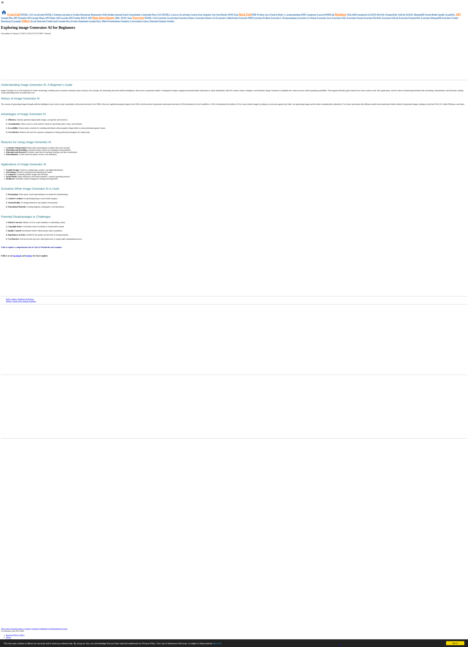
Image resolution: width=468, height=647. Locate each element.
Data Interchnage (103, 17)
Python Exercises (271, 18)
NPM (230, 14)
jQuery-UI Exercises (215, 18)
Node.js (274, 14)
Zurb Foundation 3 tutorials (137, 14)
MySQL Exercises (382, 18)
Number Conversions (131, 21)
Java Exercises (334, 18)
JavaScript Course (188, 14)
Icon (200, 14)
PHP (254, 14)
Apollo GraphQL (446, 14)
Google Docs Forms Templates (73, 21)
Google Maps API (40, 18)
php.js (69, 14)
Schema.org (59, 14)
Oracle (428, 14)
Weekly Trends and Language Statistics (21, 301)
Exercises (138, 17)
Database (340, 14)
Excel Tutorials (38, 21)
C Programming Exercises (293, 18)
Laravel (321, 14)
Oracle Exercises (364, 18)
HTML (24, 14)
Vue (214, 14)
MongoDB (419, 14)
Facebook (17, 256)
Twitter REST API (82, 18)
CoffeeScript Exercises (237, 18)
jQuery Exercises (196, 18)
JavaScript (38, 14)
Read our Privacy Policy (15, 635)
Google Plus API (9, 18)
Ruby (281, 14)
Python (260, 14)
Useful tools (52, 21)
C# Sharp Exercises (316, 18)
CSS (31, 14)
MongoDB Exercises (441, 18)
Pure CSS (156, 14)
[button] (234, 2)
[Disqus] (234, 406)
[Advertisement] (29, 39)
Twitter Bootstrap (81, 14)
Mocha (223, 14)
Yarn (236, 14)
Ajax (129, 18)
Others (26, 21)
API (458, 14)
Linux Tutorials (150, 21)
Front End (13, 14)
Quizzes (162, 21)
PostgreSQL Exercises (419, 18)
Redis (434, 14)
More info (217, 643)
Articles (170, 21)
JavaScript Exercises (177, 18)
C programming (292, 14)
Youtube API (24, 18)
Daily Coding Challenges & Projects (20, 299)
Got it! (455, 643)
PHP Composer (309, 14)
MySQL (381, 14)
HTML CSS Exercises (155, 18)
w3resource (5, 5)
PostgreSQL (391, 14)
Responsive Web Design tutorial (106, 14)
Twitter (29, 256)
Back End (245, 14)
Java (267, 14)
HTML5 (49, 14)
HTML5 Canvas (170, 14)
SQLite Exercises (399, 18)
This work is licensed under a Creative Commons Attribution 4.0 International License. (34, 629)
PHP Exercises (255, 18)
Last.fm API (67, 18)
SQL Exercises (349, 18)
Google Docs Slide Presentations (105, 21)
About (8, 637)
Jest (218, 14)
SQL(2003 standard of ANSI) (361, 14)
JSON (124, 18)
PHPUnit (329, 14)
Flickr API (55, 18)
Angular (207, 14)
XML (117, 18)
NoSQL (409, 14)
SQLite (401, 14)
